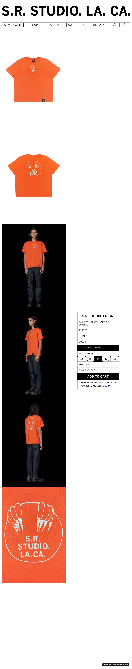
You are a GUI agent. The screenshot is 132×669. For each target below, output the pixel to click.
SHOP (34, 24)
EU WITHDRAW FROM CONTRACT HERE (116, 665)
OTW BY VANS (13, 24)
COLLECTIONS (77, 24)
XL (114, 359)
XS (81, 359)
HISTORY (98, 24)
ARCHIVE (55, 24)
